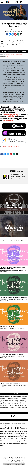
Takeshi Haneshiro (6, 438)
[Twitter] (12, 34)
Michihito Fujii (15, 436)
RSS (7, 56)
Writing (1, 445)
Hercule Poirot (25, 428)
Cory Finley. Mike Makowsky (13, 425)
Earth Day (20, 425)
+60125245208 (8, 120)
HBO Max (19, 428)
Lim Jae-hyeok (14, 433)
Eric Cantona (23, 425)
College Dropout (6, 425)
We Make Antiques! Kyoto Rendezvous (20, 443)
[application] (14, 51)
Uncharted (22, 441)
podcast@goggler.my (10, 114)
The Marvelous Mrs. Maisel (17, 438)
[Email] (21, 34)
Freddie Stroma (2, 428)
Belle (22, 423)
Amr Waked (12, 423)
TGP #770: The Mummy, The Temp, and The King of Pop (13, 297)
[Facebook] (7, 34)
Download (19, 54)
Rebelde (19, 436)
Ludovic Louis (24, 433)
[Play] (2, 51)
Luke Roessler (2, 436)
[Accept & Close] (26, 461)
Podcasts (15, 31)
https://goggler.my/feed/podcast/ (11, 146)
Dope (18, 425)
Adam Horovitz (3, 423)
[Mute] (21, 51)
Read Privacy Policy (19, 464)
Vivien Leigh (11, 443)
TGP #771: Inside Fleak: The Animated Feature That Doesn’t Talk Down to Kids (12, 267)
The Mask (22, 438)
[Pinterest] (15, 34)
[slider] (24, 51)
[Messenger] (10, 34)
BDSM (20, 423)
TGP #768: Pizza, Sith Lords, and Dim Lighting (11, 354)
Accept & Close (8, 464)
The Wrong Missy (17, 441)
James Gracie (9, 431)
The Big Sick (11, 438)
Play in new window (10, 54)
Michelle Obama (9, 436)
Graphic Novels (10, 428)
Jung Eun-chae (24, 431)
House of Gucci (3, 431)
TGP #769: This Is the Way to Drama (9, 327)
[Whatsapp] (18, 34)
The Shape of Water (6, 441)
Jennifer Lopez (14, 431)
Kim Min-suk (2, 433)
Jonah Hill (19, 431)
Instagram (10, 116)
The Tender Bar (11, 441)
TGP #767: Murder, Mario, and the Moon (10, 384)
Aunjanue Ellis (16, 423)
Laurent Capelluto (8, 433)
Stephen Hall (2, 438)
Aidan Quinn (8, 423)
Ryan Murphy (23, 436)
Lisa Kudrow (19, 433)
